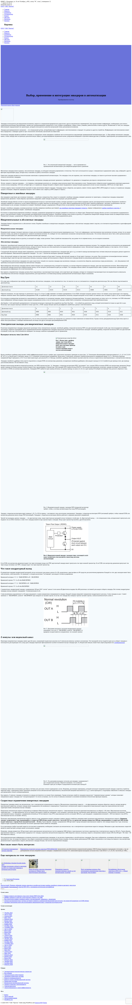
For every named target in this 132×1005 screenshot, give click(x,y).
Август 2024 (8, 929)
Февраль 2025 (8, 919)
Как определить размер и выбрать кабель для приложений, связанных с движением (30, 899)
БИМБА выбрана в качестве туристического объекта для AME (23, 897)
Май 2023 (7, 950)
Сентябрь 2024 (8, 927)
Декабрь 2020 (8, 961)
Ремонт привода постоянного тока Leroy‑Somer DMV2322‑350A (24, 896)
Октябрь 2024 (8, 925)
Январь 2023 (8, 956)
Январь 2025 (8, 921)
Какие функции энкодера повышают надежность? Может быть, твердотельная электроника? (40, 871)
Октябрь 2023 (8, 942)
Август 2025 (8, 914)
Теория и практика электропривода (15, 984)
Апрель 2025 (8, 916)
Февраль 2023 (8, 955)
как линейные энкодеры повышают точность (73, 208)
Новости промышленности (12, 978)
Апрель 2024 (8, 935)
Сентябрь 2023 (8, 943)
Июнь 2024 (7, 932)
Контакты (7, 19)
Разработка (7, 12)
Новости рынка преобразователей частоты (17, 979)
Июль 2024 (7, 930)
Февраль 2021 (8, 959)
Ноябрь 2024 (8, 924)
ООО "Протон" (7, 6)
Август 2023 (8, 945)
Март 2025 (7, 917)
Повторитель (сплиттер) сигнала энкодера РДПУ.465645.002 (38, 849)
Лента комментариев (10, 998)
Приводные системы (10, 981)
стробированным (119, 642)
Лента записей (8, 996)
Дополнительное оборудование (10, 105)
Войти (6, 995)
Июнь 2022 (7, 958)
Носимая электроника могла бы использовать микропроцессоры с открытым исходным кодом (33, 902)
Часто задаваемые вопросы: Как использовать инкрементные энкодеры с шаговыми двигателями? (93, 871)
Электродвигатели (10, 986)
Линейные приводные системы (14, 976)
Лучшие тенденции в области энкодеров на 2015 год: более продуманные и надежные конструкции (14, 867)
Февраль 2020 (8, 964)
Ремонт (6, 16)
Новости (7, 11)
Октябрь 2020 (8, 963)
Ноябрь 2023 (8, 940)
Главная (6, 9)
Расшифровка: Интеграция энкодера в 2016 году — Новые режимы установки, (118, 871)
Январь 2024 (8, 937)
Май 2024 (7, 934)
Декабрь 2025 (8, 913)
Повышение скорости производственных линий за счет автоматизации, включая (65, 871)
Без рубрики (8, 973)
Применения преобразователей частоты (16, 983)
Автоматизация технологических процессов (18, 971)
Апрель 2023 (8, 951)
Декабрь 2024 (8, 922)
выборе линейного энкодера (110, 208)
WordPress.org (8, 999)
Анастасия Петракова (12, 879)
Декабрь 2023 (8, 938)
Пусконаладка (8, 14)
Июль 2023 (7, 947)
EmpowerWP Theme (41, 1002)
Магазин (7, 17)
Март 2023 (7, 953)
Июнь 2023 (7, 948)
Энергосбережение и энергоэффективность (17, 987)
